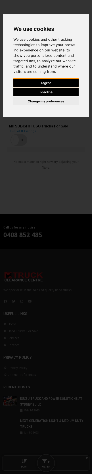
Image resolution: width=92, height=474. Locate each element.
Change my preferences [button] (46, 101)
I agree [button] (46, 83)
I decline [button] (46, 92)
